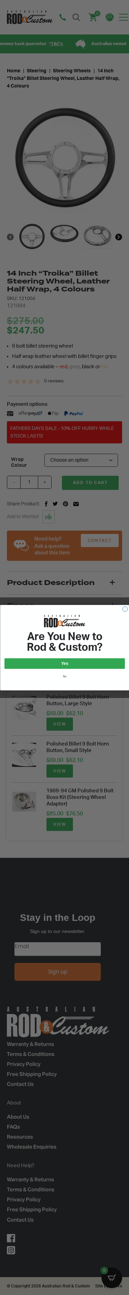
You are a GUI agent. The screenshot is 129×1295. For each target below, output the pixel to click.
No (64, 676)
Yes (64, 663)
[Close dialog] (124, 608)
